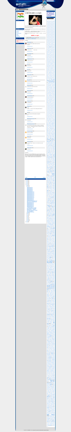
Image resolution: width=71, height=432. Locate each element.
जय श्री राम (54, 208)
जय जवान (47, 208)
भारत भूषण (53, 293)
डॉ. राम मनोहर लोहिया (49, 223)
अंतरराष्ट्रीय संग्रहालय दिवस (49, 125)
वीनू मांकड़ (54, 372)
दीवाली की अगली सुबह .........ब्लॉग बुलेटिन (31, 209)
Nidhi (28, 64)
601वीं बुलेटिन (50, 118)
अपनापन (47, 132)
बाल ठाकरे (54, 277)
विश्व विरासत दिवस (50, 367)
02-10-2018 (49, 25)
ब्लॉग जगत (48, 284)
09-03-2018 (49, 41)
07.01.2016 (49, 38)
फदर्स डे (54, 269)
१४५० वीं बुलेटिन (52, 61)
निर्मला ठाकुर (48, 245)
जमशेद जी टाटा (50, 207)
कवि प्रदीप (52, 167)
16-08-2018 (53, 65)
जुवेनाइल (53, 212)
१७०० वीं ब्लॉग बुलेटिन (51, 68)
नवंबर (27, 186)
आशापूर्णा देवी (54, 148)
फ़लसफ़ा (48, 270)
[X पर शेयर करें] (37, 37)
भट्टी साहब (48, 292)
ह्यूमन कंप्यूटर (49, 422)
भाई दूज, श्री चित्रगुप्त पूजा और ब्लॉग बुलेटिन (31, 208)
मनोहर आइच (51, 301)
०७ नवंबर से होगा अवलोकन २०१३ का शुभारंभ (31, 207)
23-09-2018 (53, 90)
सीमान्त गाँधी (49, 400)
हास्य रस (50, 417)
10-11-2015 (52, 45)
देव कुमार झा (18, 31)
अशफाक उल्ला (53, 141)
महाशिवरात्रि (53, 305)
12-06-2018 (51, 52)
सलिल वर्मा (48, 396)
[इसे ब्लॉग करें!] (36, 37)
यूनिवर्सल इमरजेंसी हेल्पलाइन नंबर (51, 319)
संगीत (50, 388)
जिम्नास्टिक (49, 211)
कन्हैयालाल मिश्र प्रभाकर (52, 163)
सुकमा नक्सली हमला (52, 400)
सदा (27, 112)
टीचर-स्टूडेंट (52, 216)
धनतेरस (47, 239)
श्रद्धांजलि (51, 384)
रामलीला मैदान (49, 330)
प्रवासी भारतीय (51, 265)
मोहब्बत (48, 316)
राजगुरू (51, 325)
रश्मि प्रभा (35, 38)
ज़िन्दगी (47, 211)
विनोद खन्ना (54, 351)
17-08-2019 (52, 67)
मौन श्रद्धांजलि (53, 316)
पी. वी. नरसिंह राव (49, 256)
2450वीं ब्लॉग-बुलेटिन (50, 95)
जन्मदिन (49, 206)
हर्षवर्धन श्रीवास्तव (18, 36)
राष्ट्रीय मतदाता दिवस (49, 334)
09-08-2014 (50, 42)
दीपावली (50, 233)
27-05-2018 (52, 103)
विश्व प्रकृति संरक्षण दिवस (49, 363)
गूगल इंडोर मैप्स (50, 192)
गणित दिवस (48, 185)
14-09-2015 (50, 60)
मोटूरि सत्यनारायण (52, 315)
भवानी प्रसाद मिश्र (51, 292)
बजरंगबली (50, 273)
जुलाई (27, 215)
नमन (53, 241)
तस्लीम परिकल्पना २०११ (49, 226)
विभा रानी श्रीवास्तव (29, 53)
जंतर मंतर (48, 203)
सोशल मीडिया (48, 407)
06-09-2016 (53, 34)
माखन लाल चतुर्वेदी (51, 307)
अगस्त (27, 214)
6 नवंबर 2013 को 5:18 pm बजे (29, 67)
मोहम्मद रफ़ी (50, 316)
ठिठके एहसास (50, 218)
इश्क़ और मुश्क (49, 151)
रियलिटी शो (53, 336)
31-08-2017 (51, 114)
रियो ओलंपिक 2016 (48, 337)
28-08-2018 (53, 107)
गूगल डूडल (53, 192)
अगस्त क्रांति (51, 128)
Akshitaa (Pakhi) (29, 147)
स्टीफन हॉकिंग (48, 408)
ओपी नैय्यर (50, 160)
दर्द (49, 230)
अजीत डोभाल (51, 130)
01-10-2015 (52, 22)
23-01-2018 (51, 88)
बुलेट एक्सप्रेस (49, 281)
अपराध (49, 132)
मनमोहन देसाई (53, 300)
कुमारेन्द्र (53, 173)
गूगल (47, 192)
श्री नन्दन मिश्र (53, 385)
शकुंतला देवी (54, 374)
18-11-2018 (50, 71)
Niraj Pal (28, 136)
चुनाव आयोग (53, 200)
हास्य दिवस (48, 417)
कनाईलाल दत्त (48, 163)
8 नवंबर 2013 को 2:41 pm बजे (29, 139)
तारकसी (47, 227)
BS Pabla (52, 422)
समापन (53, 392)
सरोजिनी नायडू (49, 395)
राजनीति (54, 325)
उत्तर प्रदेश (53, 152)
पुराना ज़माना (54, 257)
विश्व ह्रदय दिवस (48, 371)
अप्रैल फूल (52, 132)
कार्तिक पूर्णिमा (51, 171)
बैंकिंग (50, 282)
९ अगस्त (48, 121)
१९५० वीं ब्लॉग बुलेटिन (51, 75)
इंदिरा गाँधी (54, 149)
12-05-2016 (48, 52)
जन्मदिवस (52, 206)
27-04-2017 (49, 103)
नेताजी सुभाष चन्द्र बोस (51, 246)
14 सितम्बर (53, 57)
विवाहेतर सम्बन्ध (52, 352)
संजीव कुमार (52, 388)
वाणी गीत (17, 34)
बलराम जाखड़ (53, 274)
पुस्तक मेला (53, 258)
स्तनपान (54, 408)
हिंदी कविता (49, 418)
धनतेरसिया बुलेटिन (50, 239)
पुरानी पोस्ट (44, 177)
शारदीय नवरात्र (53, 378)
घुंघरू (49, 195)
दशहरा (54, 230)
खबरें (53, 181)
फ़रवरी (27, 219)
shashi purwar (29, 141)
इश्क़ (47, 151)
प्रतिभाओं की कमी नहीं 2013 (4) (30, 204)
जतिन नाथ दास (52, 204)
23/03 (47, 91)
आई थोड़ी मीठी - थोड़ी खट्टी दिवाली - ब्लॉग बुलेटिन (32, 210)
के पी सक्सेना (48, 176)
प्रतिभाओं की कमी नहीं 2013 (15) (30, 193)
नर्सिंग (52, 242)
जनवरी (27, 220)
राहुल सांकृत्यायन (49, 336)
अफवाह (54, 132)
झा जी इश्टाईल (53, 214)
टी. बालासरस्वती (49, 216)
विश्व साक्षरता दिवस (53, 368)
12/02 (53, 53)
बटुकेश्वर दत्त (53, 273)
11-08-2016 (50, 49)
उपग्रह (52, 153)
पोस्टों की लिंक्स (49, 262)
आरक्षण (47, 148)
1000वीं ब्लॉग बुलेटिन (50, 46)
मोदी (54, 315)
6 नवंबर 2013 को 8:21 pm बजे (29, 88)
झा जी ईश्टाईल (49, 215)
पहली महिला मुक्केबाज (53, 253)
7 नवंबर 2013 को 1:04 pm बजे (29, 110)
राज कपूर (53, 324)
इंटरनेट (49, 149)
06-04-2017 (49, 33)
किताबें (54, 171)
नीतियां (50, 245)
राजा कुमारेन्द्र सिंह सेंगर (19, 33)
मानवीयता (54, 308)
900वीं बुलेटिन (51, 121)
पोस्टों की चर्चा (51, 261)
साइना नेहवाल (49, 397)
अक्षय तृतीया (48, 128)
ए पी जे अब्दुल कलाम (50, 155)
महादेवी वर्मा (50, 303)
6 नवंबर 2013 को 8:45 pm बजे (29, 93)
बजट (48, 273)
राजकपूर (47, 325)
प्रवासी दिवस (48, 265)
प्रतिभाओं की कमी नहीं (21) (30, 188)
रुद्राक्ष (52, 337)
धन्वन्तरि (53, 239)
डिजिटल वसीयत (52, 219)
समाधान (51, 392)
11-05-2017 (49, 48)
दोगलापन (47, 238)
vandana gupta (29, 48)
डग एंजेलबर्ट (54, 218)
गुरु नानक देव (51, 189)
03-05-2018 (53, 26)
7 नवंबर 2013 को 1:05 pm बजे (29, 116)
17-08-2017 (49, 67)
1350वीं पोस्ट (50, 57)
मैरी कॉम (49, 315)
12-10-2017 (50, 53)
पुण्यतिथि (50, 257)
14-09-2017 (53, 60)
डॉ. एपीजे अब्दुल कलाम (49, 222)
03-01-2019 (52, 25)
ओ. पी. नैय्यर (49, 159)
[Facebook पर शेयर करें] (38, 37)
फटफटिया (47, 269)
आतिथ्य (54, 145)
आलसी (51, 148)
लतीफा (47, 340)
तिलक (51, 227)
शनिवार (53, 375)
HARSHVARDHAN (30, 95)
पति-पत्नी (49, 250)
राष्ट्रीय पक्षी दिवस (51, 332)
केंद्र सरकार (51, 176)
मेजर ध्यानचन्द (49, 312)
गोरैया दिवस (54, 193)
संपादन (52, 389)
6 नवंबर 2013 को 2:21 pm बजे (29, 51)
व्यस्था (51, 374)
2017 (27, 181)
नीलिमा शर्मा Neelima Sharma (31, 118)
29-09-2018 (50, 110)
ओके (51, 159)
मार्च (27, 218)
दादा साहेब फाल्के (51, 231)
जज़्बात (49, 204)
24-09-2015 (50, 94)
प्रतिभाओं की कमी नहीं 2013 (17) (30, 191)
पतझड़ (47, 250)
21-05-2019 (52, 83)
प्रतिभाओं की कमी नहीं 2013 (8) (30, 199)
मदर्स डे (48, 300)
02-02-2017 (53, 23)
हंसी (49, 412)
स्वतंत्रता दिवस (50, 410)
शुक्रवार (50, 382)
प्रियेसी (49, 266)
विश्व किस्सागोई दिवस (50, 356)
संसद (54, 389)
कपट (47, 164)
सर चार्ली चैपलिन (50, 393)
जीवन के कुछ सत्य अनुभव (50, 212)
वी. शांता (51, 372)
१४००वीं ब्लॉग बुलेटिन (48, 61)
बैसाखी (52, 282)
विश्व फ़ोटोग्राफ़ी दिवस (50, 364)
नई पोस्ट (26, 177)
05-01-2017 (49, 30)
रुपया (54, 337)
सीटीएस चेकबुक (51, 399)
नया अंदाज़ (48, 242)
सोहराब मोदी (51, 407)
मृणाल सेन (54, 311)
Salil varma (49, 425)
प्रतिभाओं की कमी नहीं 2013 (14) (30, 194)
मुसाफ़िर (51, 311)
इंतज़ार (51, 149)
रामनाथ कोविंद (50, 329)
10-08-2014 (53, 44)
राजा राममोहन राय (53, 326)
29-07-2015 (52, 109)
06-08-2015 (50, 34)
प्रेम (51, 266)
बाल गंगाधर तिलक (51, 277)
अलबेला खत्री (48, 137)
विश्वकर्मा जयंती (51, 371)
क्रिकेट (48, 181)
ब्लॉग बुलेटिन (22, 4)
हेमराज (49, 421)
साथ (51, 397)
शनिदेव (51, 375)
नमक (51, 241)
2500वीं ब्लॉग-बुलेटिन (50, 99)
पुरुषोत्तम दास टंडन (49, 258)
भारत (50, 293)
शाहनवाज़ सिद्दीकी (49, 379)
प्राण (53, 265)
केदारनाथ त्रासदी (50, 177)
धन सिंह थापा (53, 238)
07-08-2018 (50, 37)
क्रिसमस (50, 181)
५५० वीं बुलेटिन (51, 117)
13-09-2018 (48, 56)
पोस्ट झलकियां (51, 260)
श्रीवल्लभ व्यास (48, 388)
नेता (47, 246)
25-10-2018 (51, 98)
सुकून (47, 401)
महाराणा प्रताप (49, 304)
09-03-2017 (53, 40)
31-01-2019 (50, 113)
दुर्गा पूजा (48, 234)
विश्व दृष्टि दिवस (50, 360)
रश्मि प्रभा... (18, 32)
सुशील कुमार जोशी (29, 85)
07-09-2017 (53, 37)
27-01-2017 (50, 102)
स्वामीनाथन (53, 411)
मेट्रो (51, 312)
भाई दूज (54, 292)
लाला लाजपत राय (53, 341)
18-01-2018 (51, 69)
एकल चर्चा (52, 156)
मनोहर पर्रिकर (54, 301)
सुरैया (54, 403)
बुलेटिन (51, 281)
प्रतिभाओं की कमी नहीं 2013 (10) (30, 197)
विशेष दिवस (49, 353)
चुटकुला (54, 199)
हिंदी (54, 417)
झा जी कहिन (53, 215)
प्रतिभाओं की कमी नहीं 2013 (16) (30, 192)
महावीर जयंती (50, 305)
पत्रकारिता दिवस (53, 250)
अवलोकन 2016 (48, 141)
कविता (50, 168)
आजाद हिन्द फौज (50, 144)
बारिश (48, 277)
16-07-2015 (50, 65)
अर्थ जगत (48, 136)
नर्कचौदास (50, 242)
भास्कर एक (51, 296)
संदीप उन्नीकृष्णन (50, 389)
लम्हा (49, 340)
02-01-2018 (50, 23)
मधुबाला (50, 300)
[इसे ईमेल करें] (35, 37)
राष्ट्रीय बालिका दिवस (52, 333)
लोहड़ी (51, 345)
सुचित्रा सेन (51, 401)
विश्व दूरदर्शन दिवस (49, 359)
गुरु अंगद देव (48, 188)
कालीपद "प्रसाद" (29, 90)
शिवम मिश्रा (51, 380)
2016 (27, 182)
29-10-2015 (53, 110)
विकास (49, 349)
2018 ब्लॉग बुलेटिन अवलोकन (52, 80)
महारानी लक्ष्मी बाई (52, 304)
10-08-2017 (49, 45)
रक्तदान (54, 320)
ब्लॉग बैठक (50, 289)
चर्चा (49, 197)
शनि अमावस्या (49, 375)
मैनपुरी (47, 315)
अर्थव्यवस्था (50, 136)
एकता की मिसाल (49, 156)
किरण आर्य (48, 172)
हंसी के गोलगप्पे (52, 412)
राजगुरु (49, 325)
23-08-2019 (50, 90)
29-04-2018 (49, 109)
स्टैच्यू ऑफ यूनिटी (51, 408)
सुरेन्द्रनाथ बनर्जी (51, 403)
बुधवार (49, 280)
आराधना (49, 148)
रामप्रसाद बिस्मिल (53, 329)
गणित (53, 184)
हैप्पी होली (52, 421)
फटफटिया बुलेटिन (50, 269)
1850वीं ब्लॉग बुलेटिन (50, 72)
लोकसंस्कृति (50, 345)
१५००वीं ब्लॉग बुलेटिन (51, 63)
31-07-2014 (48, 114)
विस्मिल (49, 372)
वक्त (53, 345)
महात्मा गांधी (48, 303)
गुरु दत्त (48, 189)
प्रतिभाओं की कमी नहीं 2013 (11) (30, 196)
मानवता (51, 308)
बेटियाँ (49, 282)
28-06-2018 (52, 106)
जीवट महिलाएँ (52, 211)
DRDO (54, 422)
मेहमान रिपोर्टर (48, 314)
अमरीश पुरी (52, 133)
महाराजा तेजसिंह (53, 303)
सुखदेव (49, 401)
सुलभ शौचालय (49, 404)
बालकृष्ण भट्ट (53, 278)
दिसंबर (27, 185)
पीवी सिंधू (52, 256)
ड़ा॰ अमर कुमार (49, 219)
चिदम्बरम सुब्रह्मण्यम (49, 199)
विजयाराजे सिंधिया (48, 351)
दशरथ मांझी (52, 230)
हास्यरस (52, 417)
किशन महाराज (52, 172)
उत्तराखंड (47, 153)
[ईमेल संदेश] (34, 37)
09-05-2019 (52, 41)
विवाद (49, 352)
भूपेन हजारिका (49, 297)
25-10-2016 (48, 98)
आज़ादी (49, 145)
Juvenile (48, 424)
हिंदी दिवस (52, 418)
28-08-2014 (50, 107)
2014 (49, 79)
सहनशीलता (51, 396)
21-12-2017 (50, 84)
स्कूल (53, 407)
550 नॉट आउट (48, 117)
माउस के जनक (48, 307)
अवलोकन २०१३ (29, 38)
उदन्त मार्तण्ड (50, 153)
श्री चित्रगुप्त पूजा (50, 385)
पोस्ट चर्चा (48, 260)
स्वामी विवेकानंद (49, 411)
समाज (49, 392)
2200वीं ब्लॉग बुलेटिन (50, 87)
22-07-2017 (51, 86)
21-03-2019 (49, 83)
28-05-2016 (53, 105)
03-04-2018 (50, 26)
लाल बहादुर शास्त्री (49, 341)
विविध (47, 353)
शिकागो (52, 379)
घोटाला (51, 195)
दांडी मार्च (48, 231)
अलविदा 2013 (51, 137)
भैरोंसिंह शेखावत (52, 297)
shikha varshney (29, 74)
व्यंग (48, 374)
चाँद (54, 197)
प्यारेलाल (48, 263)
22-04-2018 (48, 86)
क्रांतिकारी (54, 180)
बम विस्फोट (49, 274)
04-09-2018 (50, 29)
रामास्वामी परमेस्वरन (52, 330)
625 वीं (52, 118)
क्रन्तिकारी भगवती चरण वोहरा (49, 180)
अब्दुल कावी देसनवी (48, 133)
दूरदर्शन (48, 235)
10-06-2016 (50, 44)
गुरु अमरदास (50, 188)
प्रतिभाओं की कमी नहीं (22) (30, 187)
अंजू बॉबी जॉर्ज (50, 122)
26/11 (47, 102)
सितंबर (27, 213)
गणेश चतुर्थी (50, 185)
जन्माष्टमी (47, 207)
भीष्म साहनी (53, 296)
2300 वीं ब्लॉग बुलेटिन (53, 91)
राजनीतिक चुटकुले (49, 326)
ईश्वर (50, 152)
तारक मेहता (53, 226)
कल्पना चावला (51, 166)
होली (54, 421)
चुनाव (50, 200)
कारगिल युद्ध (51, 170)
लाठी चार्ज (54, 340)
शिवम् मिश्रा (18, 35)
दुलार (52, 234)
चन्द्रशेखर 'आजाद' (50, 196)
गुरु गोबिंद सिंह (53, 188)
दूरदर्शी (50, 235)
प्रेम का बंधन (54, 266)
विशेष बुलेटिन (52, 353)
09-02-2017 (50, 40)
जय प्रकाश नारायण (50, 208)
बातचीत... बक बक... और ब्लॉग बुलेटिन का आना (32, 201)
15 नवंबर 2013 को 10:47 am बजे (30, 145)
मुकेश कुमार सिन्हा (29, 42)
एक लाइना (54, 155)
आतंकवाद (51, 145)
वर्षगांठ (47, 347)
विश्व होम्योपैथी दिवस (52, 370)
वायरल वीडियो (50, 348)
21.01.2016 (53, 84)
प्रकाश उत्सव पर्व (51, 263)
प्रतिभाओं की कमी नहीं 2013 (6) (30, 202)
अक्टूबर (28, 212)
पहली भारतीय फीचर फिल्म (49, 253)
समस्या (47, 392)
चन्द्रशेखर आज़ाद (53, 196)
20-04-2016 (51, 76)
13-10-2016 (51, 56)
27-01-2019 (53, 102)
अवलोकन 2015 (51, 140)
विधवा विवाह (51, 351)
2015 (27, 183)
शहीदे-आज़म (50, 378)
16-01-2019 (51, 64)
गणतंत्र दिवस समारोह (50, 184)
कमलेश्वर (51, 164)
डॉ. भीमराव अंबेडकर (53, 222)
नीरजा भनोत (52, 245)
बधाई (47, 274)
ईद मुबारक (48, 152)
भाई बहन (48, 293)
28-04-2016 (50, 105)
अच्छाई (49, 129)
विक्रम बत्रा (52, 349)
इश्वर (51, 151)
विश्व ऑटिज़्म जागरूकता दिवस (49, 355)
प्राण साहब (47, 266)
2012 (27, 221)
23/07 (49, 91)
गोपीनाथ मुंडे (51, 193)
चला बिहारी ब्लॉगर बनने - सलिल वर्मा (20, 30)
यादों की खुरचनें (48, 318)
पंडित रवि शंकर (52, 249)
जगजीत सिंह (51, 203)
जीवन (54, 211)
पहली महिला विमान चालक (50, 254)
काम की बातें (48, 170)
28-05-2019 (49, 106)
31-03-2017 (53, 113)
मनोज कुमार (48, 301)
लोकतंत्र (49, 344)
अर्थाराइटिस (53, 136)
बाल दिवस (48, 278)
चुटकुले (48, 200)
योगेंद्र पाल (49, 320)
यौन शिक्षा (51, 320)
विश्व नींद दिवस (53, 360)
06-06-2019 (52, 33)
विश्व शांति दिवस (49, 368)
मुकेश (48, 311)
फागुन (52, 270)
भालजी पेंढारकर (48, 296)
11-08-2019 (53, 49)
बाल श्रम (51, 278)
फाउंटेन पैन (50, 270)
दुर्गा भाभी (50, 234)
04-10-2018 (53, 29)
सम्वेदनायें (47, 393)
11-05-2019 (52, 48)
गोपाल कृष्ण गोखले (48, 193)
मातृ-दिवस (49, 308)
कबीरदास (49, 164)
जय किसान (53, 207)
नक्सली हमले (48, 241)
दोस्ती (50, 238)
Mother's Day (51, 424)
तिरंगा (49, 227)
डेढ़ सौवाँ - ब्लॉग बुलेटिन (51, 220)
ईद (54, 151)
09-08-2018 (53, 42)
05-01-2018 (52, 30)
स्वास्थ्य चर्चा (48, 412)
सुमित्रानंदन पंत (48, 403)
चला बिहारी (51, 197)
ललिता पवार (51, 340)
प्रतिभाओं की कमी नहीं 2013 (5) (30, 203)
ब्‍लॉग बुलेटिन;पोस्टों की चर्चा (49, 288)
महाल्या (47, 305)
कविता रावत (54, 168)
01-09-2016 (49, 22)
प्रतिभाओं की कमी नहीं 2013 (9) (30, 198)
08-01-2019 (52, 38)
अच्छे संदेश (52, 129)
